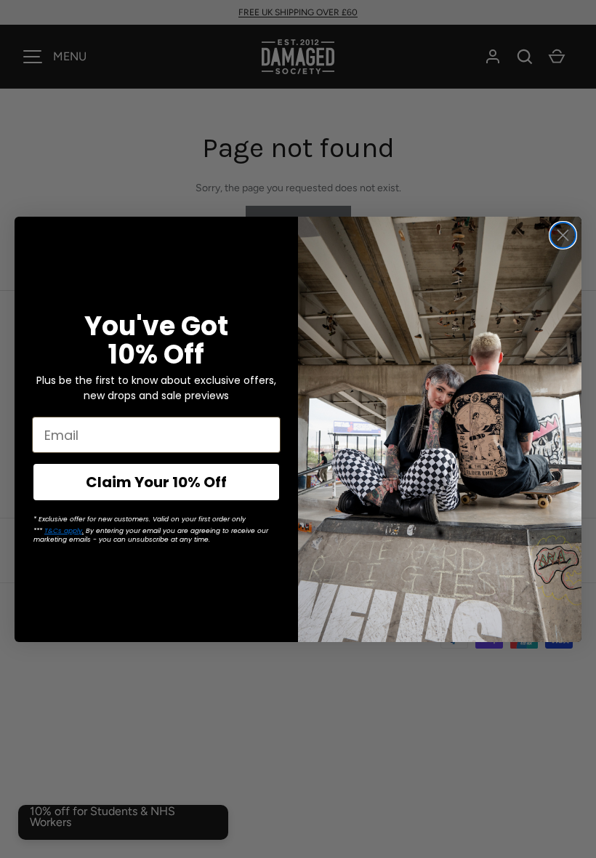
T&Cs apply (63, 530)
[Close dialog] (563, 235)
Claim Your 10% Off (156, 482)
